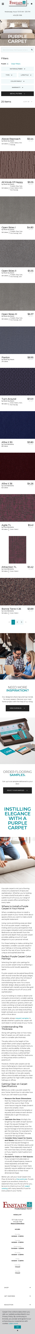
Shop (6, 1287)
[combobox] (15, 49)
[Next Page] (26, 622)
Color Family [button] (16, 81)
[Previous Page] (9, 622)
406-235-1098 (17, 15)
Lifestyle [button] (25, 75)
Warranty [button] (16, 87)
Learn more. (13, 1323)
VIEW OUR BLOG (15, 708)
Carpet (23, 23)
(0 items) (31, 3)
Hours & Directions (17, 1223)
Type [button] (8, 75)
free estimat (21, 1179)
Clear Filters (15, 64)
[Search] (32, 49)
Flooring (15, 23)
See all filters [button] (16, 94)
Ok (17, 1327)
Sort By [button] (26, 102)
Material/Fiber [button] (16, 69)
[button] (7, 64)
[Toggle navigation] (3, 4)
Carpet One (5, 23)
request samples (22, 1018)
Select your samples (15, 790)
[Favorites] (28, 4)
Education (8, 1305)
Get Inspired (9, 1296)
